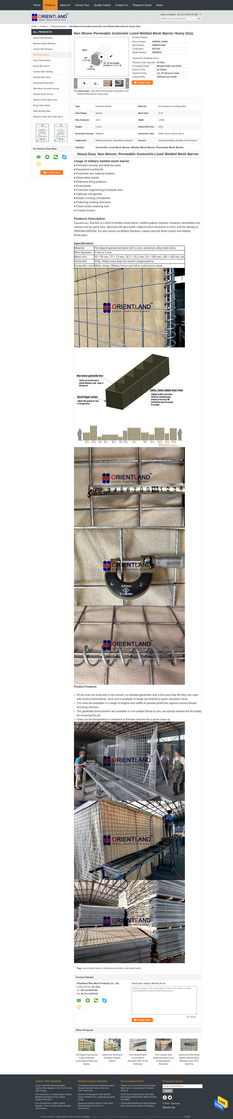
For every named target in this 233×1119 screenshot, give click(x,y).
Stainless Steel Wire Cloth (45, 100)
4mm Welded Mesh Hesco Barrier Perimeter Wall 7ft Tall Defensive (138, 1059)
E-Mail (166, 1103)
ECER (188, 1117)
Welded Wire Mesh (42, 77)
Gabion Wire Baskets (43, 49)
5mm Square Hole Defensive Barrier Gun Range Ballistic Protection (163, 1059)
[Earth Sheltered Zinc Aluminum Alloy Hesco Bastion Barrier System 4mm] (101, 57)
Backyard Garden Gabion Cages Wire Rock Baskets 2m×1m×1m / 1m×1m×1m (95, 1106)
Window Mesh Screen (43, 94)
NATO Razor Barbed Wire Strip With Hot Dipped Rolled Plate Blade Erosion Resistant (139, 1097)
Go (199, 18)
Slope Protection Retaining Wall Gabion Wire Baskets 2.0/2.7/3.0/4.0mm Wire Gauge (53, 1088)
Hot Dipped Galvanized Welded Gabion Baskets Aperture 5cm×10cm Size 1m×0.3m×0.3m (96, 1088)
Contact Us (121, 5)
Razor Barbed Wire (42, 60)
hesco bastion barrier (92, 968)
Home (37, 5)
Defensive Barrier (58, 26)
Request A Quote (142, 5)
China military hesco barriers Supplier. (73, 1117)
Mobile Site (170, 1107)
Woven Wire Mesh (41, 105)
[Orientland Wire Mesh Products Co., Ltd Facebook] (165, 1097)
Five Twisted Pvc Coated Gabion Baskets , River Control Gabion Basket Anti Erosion (53, 1106)
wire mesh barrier (133, 968)
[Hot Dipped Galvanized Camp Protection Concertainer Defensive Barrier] (87, 1044)
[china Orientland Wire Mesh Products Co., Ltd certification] (42, 132)
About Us (65, 5)
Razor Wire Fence (41, 66)
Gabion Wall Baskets (42, 38)
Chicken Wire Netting (43, 72)
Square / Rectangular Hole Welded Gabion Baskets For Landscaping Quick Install (96, 1097)
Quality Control (102, 5)
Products (50, 5)
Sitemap (175, 1103)
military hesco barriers (113, 968)
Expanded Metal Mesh (43, 83)
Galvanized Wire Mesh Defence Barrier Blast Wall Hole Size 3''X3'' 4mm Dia (189, 1059)
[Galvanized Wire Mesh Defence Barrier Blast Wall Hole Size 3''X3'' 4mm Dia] (189, 1044)
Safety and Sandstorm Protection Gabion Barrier (112, 1058)
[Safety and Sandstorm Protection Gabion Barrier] (112, 1044)
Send (167, 1091)
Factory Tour (82, 5)
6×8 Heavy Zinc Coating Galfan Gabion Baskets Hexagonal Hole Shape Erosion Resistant (53, 1097)
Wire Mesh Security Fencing (46, 88)
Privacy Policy (47, 1117)
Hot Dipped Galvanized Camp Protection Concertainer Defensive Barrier (87, 1059)
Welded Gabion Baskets (44, 43)
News (159, 5)
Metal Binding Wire (42, 111)
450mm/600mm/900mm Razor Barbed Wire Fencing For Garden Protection (138, 1104)
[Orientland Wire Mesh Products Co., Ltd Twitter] (170, 1097)
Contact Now (144, 82)
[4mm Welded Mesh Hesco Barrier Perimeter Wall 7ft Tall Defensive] (138, 1044)
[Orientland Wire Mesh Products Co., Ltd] (50, 17)
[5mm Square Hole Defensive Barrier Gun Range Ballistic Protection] (163, 1044)
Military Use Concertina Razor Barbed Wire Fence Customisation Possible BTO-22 (138, 1088)
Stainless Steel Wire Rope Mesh (48, 117)
